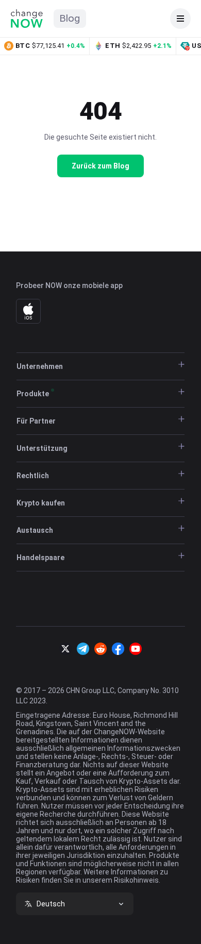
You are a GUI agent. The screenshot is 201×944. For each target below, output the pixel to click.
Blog (70, 18)
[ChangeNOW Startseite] (26, 18)
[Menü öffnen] (180, 18)
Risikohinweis (136, 880)
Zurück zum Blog (100, 166)
